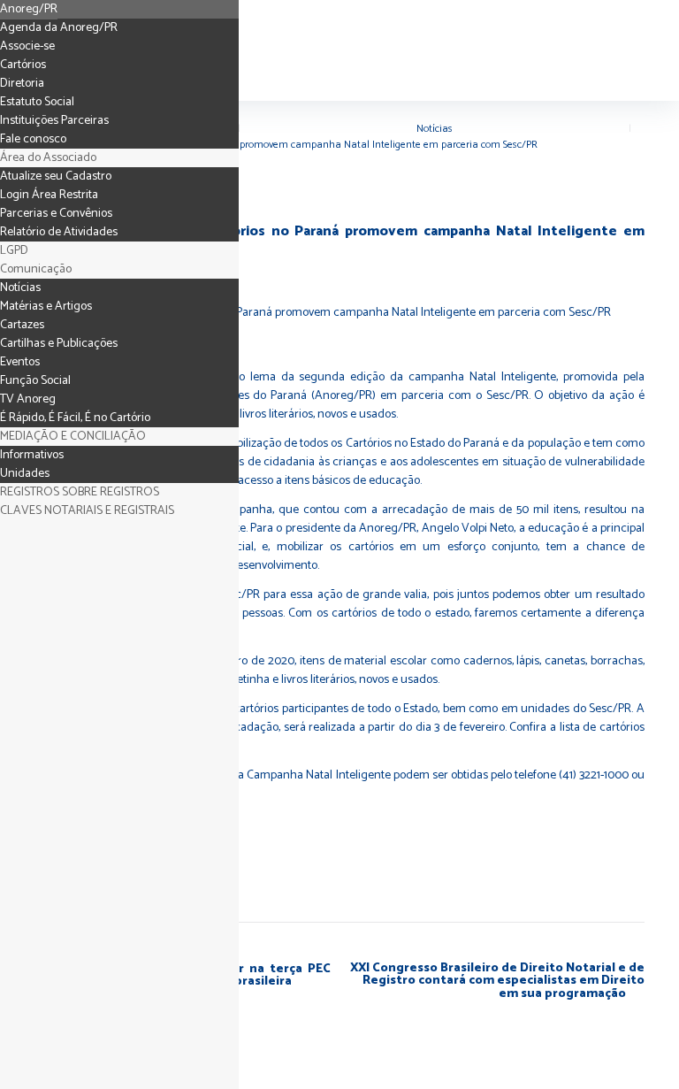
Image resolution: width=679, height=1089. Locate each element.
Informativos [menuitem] (32, 455)
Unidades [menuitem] (25, 474)
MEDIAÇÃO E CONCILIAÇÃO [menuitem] (73, 436)
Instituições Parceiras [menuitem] (54, 121)
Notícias (434, 128)
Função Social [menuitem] (35, 381)
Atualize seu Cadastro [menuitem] (55, 176)
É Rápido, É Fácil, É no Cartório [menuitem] (75, 418)
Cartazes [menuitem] (22, 325)
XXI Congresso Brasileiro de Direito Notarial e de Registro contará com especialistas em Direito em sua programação (497, 981)
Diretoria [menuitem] (22, 83)
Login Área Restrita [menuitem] (49, 195)
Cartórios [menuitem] (23, 65)
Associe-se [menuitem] (27, 46)
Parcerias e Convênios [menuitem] (56, 213)
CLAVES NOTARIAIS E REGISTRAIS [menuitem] (87, 511)
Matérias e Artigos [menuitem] (46, 306)
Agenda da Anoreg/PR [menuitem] (59, 28)
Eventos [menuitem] (20, 362)
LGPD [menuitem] (14, 251)
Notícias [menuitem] (20, 288)
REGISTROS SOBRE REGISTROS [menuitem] (79, 492)
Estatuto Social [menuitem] (37, 102)
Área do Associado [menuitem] (48, 158)
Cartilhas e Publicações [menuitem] (59, 344)
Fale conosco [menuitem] (33, 139)
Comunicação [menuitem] (36, 269)
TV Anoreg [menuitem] (28, 399)
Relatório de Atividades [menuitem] (59, 232)
